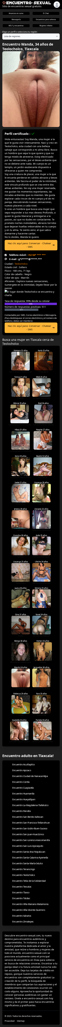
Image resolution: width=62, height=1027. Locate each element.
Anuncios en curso (16, 13)
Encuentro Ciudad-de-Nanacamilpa (30, 776)
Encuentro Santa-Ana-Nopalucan (28, 851)
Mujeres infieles (46, 25)
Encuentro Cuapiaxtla (23, 787)
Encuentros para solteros (46, 19)
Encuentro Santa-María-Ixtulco (27, 863)
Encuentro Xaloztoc (21, 915)
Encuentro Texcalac (21, 886)
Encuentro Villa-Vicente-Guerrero (28, 909)
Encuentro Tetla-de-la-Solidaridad (29, 880)
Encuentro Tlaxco (20, 892)
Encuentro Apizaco (21, 770)
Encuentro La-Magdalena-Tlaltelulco (30, 805)
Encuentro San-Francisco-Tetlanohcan (31, 822)
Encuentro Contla (21, 781)
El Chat (46, 13)
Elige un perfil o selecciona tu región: (19, 31)
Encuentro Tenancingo (23, 869)
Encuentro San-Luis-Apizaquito (27, 845)
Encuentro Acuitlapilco (23, 764)
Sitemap (21, 1021)
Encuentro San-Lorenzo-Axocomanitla (31, 840)
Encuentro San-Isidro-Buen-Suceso (29, 828)
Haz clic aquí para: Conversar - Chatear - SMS (29, 245)
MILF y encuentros (16, 25)
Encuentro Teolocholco (23, 875)
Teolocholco (21, 263)
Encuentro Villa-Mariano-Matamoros (30, 904)
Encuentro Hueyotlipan (23, 799)
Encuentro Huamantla (23, 793)
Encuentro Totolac (21, 898)
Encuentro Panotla (21, 811)
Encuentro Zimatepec (23, 921)
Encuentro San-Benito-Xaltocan (27, 816)
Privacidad (10, 1021)
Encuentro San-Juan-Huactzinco (28, 834)
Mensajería (16, 19)
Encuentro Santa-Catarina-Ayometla (30, 857)
